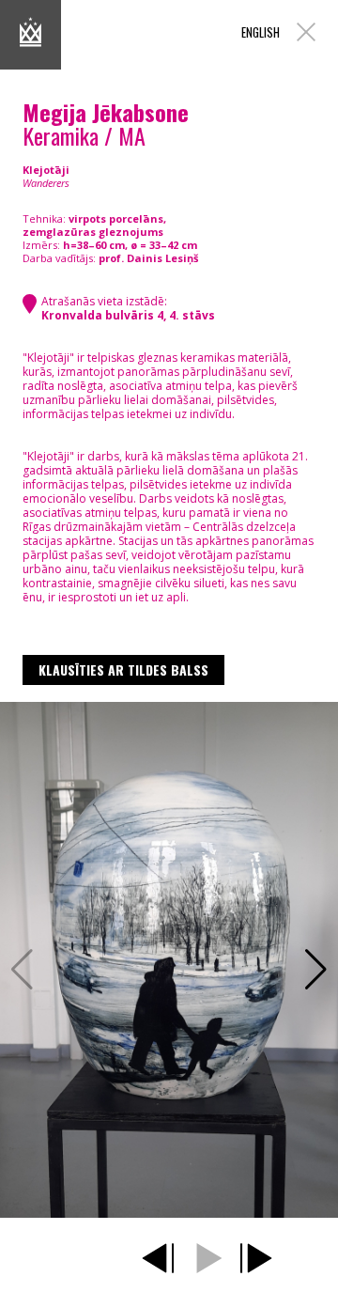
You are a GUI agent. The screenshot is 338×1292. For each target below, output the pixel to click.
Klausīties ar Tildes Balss (123, 669)
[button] (316, 969)
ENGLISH (260, 32)
